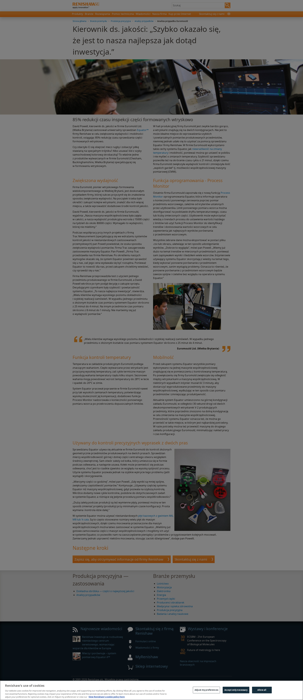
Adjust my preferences (206, 689)
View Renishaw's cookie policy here (107, 696)
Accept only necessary (236, 689)
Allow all (261, 689)
